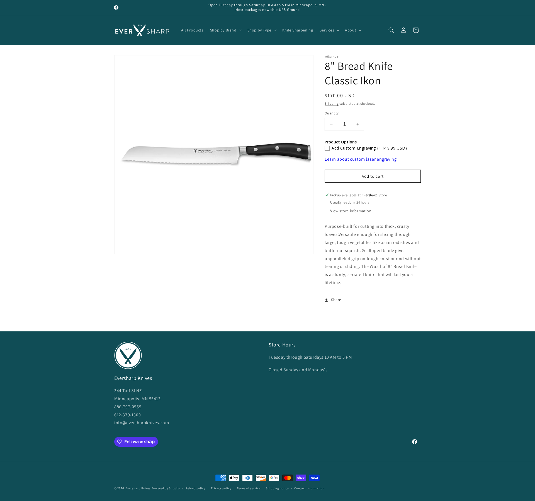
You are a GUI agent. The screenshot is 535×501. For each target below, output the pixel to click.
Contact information (309, 488)
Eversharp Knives (138, 488)
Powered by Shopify (166, 488)
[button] (225, 30)
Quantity (332, 113)
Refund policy (195, 488)
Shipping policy (277, 488)
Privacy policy (221, 488)
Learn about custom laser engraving (361, 159)
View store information (350, 210)
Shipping (332, 103)
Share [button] (336, 299)
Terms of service (248, 488)
